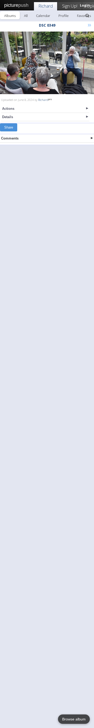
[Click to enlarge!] (47, 63)
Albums (10, 15)
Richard (45, 6)
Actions (8, 109)
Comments (10, 138)
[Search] (87, 15)
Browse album (74, 719)
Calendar (43, 15)
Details (7, 117)
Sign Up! (69, 6)
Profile (63, 15)
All (26, 15)
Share (8, 127)
